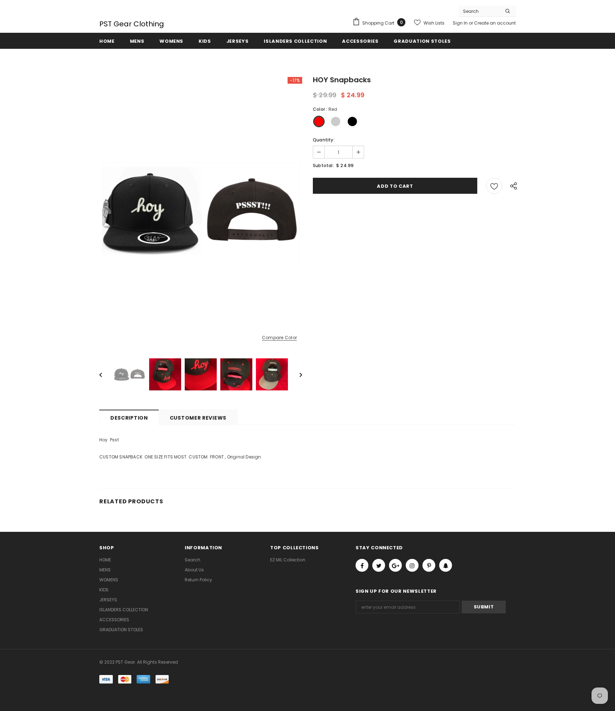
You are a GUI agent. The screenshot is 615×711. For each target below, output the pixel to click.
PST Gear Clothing (131, 23)
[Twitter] (378, 565)
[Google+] (395, 565)
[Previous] (105, 374)
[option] (200, 212)
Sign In (461, 23)
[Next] (295, 374)
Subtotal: (323, 165)
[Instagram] (412, 565)
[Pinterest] (428, 565)
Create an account (495, 23)
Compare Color (279, 338)
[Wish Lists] (494, 186)
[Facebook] (362, 565)
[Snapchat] (445, 565)
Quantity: (324, 140)
